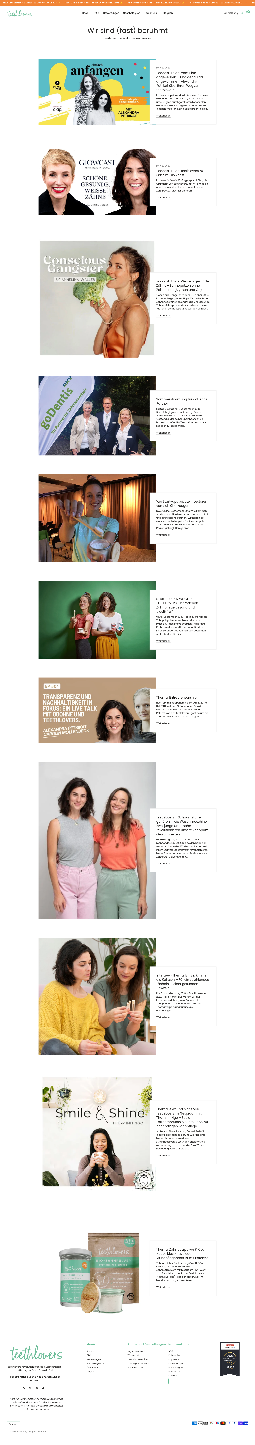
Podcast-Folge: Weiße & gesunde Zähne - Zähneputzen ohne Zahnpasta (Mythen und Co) (182, 285)
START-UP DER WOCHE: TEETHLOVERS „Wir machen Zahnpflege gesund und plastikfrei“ (177, 605)
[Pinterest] (39, 1388)
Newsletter (174, 1371)
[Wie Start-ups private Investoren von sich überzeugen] (97, 518)
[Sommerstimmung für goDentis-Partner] (97, 415)
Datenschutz (175, 1355)
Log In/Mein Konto (137, 1351)
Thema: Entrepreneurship (176, 697)
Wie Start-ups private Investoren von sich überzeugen (181, 503)
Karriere (172, 1375)
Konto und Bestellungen (147, 1344)
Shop (85, 13)
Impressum (174, 1359)
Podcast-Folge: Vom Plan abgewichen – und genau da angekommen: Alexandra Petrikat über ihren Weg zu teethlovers (179, 81)
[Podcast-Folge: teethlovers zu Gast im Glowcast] (97, 182)
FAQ (96, 13)
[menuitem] (86, 13)
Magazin (168, 13)
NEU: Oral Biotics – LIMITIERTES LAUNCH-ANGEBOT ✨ (68, 3)
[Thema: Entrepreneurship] (97, 710)
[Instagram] (32, 1388)
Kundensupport (176, 1363)
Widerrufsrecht (180, 1381)
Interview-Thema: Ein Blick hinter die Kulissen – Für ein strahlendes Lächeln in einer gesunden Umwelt (182, 981)
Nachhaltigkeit (131, 13)
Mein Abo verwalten (138, 1359)
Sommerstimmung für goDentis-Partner (182, 401)
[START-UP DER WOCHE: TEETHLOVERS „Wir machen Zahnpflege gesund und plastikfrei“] (97, 620)
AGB (170, 1351)
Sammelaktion (135, 1367)
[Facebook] (26, 1388)
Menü (91, 1344)
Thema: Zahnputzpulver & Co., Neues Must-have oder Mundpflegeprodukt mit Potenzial (182, 1253)
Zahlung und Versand (138, 1363)
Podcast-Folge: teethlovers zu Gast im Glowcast (179, 173)
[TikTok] (45, 1388)
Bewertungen (111, 13)
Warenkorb (133, 1355)
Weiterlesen (163, 116)
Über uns (151, 13)
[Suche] (242, 13)
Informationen (180, 1344)
